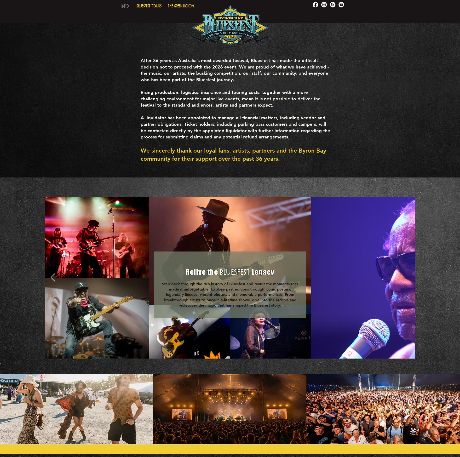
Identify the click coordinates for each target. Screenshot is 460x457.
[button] (125, 5)
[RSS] (332, 4)
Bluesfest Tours (149, 5)
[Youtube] (341, 4)
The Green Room (181, 5)
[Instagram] (324, 4)
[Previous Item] (53, 277)
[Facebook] (315, 4)
